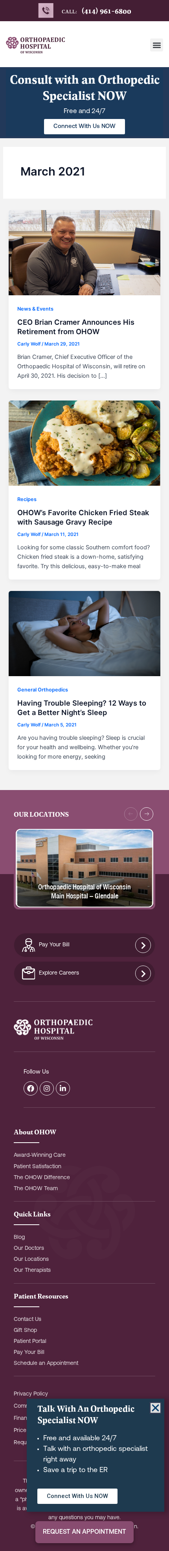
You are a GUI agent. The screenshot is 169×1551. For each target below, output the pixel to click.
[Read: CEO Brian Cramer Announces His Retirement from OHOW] (84, 252)
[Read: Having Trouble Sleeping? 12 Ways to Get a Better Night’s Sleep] (84, 632)
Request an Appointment (84, 1532)
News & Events (35, 309)
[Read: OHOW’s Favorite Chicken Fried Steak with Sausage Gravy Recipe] (84, 442)
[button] (156, 44)
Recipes (27, 499)
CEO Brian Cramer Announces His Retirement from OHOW (75, 327)
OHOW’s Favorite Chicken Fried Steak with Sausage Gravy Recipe (83, 517)
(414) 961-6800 (106, 10)
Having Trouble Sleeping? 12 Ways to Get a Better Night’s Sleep (81, 708)
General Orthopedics (42, 690)
